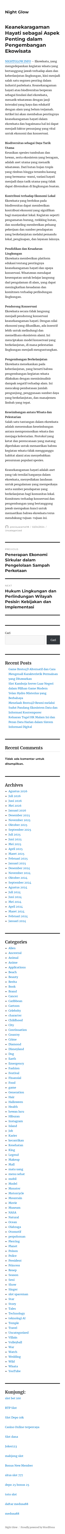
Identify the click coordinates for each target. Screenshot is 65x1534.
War (11, 1347)
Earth (12, 1058)
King (11, 1150)
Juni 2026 (15, 801)
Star (11, 1299)
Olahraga (14, 1227)
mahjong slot (14, 1456)
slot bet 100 (13, 1398)
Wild (11, 1361)
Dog (11, 1054)
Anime (13, 962)
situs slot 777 (14, 1475)
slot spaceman (18, 1294)
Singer (13, 1289)
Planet (12, 1246)
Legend (13, 1155)
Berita (12, 981)
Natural (13, 1217)
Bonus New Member (19, 1465)
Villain (12, 1337)
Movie (12, 1203)
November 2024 (19, 873)
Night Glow (17, 12)
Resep (12, 1270)
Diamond (14, 1044)
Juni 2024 (15, 897)
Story (12, 1304)
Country (14, 1034)
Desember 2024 (19, 868)
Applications (17, 967)
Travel (12, 1328)
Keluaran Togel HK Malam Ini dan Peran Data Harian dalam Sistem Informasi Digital (31, 722)
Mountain (15, 1198)
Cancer (13, 996)
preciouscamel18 (19, 526)
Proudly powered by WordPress (38, 1527)
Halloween (15, 1102)
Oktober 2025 (17, 825)
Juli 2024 (14, 892)
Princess (14, 1265)
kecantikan (16, 1140)
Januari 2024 (17, 921)
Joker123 (11, 1446)
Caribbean (15, 1001)
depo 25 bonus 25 (17, 1484)
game (12, 1087)
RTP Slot (11, 1408)
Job (10, 1130)
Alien (12, 948)
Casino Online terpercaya (22, 1427)
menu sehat (16, 1174)
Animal (13, 957)
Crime (12, 1039)
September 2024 (19, 882)
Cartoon (14, 1006)
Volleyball (15, 1342)
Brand (12, 991)
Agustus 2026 (17, 791)
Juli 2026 (14, 796)
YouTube (14, 1371)
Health (13, 1106)
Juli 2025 (14, 834)
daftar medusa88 (16, 1504)
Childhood (15, 1020)
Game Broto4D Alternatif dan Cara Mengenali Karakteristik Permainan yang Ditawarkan (33, 673)
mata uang (15, 1169)
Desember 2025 (19, 815)
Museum (14, 1207)
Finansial (14, 1078)
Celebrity (14, 1010)
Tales (12, 1308)
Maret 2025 (16, 853)
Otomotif (14, 1231)
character (14, 1015)
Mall (11, 1164)
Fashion (14, 1068)
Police (12, 1255)
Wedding (14, 1356)
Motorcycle (16, 1193)
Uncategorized (13, 530)
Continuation (17, 1030)
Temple (13, 1323)
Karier (12, 1135)
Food (11, 1082)
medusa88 (12, 1513)
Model (12, 1183)
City (11, 1025)
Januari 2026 (17, 810)
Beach (12, 972)
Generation (16, 1092)
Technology (16, 1313)
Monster (14, 1188)
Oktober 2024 (17, 877)
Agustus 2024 (17, 887)
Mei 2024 (14, 901)
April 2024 (15, 906)
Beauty (13, 977)
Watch (12, 1352)
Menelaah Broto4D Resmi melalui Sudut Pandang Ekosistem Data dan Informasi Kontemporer (33, 707)
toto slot (11, 1494)
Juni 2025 (15, 839)
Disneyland (16, 1049)
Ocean (12, 1222)
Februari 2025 (18, 858)
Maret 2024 (16, 911)
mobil (12, 1179)
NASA (12, 1212)
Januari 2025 (17, 863)
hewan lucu (16, 1111)
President (15, 1260)
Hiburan (14, 1116)
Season (13, 1275)
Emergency (16, 1063)
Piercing (14, 1241)
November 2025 (19, 820)
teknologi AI (16, 1318)
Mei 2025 (14, 844)
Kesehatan (15, 1145)
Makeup (14, 1159)
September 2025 (19, 829)
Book (12, 986)
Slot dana (11, 1436)
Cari (7, 633)
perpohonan (16, 1236)
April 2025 (15, 849)
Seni (11, 1279)
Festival (13, 1073)
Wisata (13, 1366)
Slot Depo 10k (14, 1417)
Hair (11, 1097)
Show (12, 1284)
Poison (13, 1251)
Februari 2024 (18, 916)
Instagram (15, 1121)
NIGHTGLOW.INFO (18, 61)
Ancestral (14, 953)
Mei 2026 (14, 805)
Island (12, 1126)
